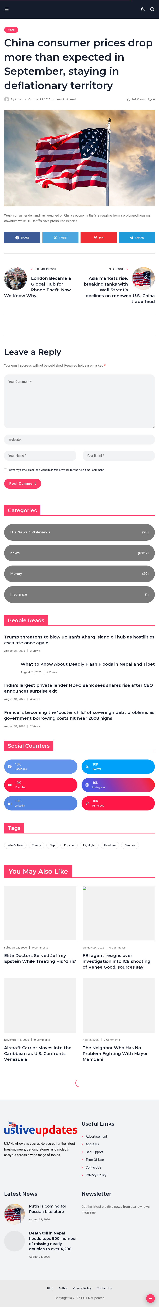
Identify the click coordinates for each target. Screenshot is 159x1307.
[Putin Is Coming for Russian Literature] (14, 1214)
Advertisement (96, 1137)
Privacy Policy (96, 1175)
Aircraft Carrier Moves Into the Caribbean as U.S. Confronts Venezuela (37, 1053)
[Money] (79, 574)
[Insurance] (79, 594)
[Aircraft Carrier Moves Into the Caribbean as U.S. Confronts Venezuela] (40, 1005)
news (11, 29)
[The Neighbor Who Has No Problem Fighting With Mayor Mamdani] (119, 1005)
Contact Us (93, 1167)
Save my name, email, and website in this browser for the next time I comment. (56, 469)
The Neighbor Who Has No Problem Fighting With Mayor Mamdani (115, 1053)
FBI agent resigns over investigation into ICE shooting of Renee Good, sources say (116, 961)
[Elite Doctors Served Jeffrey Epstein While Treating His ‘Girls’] (40, 913)
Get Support (94, 1152)
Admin (19, 99)
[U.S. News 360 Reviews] (79, 532)
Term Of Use (95, 1160)
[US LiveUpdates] (40, 1128)
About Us (92, 1144)
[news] (79, 553)
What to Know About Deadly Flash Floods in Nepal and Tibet (88, 664)
